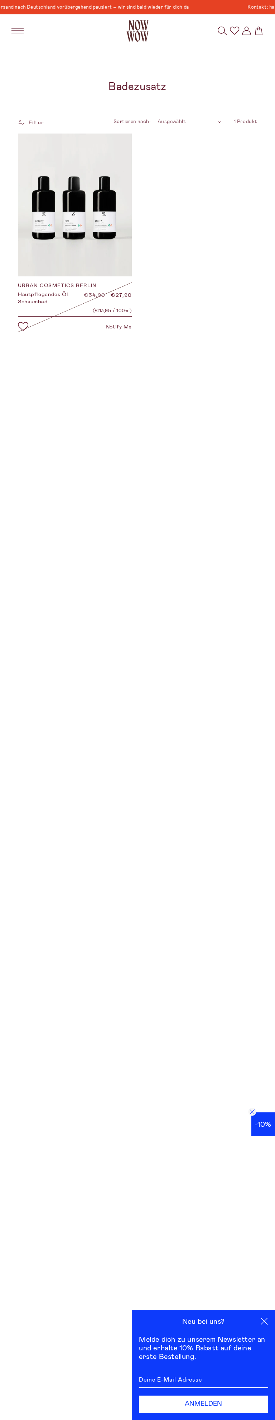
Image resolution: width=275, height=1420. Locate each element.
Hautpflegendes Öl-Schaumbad (44, 298)
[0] (234, 30)
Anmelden (203, 1403)
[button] (222, 31)
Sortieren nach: (132, 121)
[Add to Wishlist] (23, 327)
